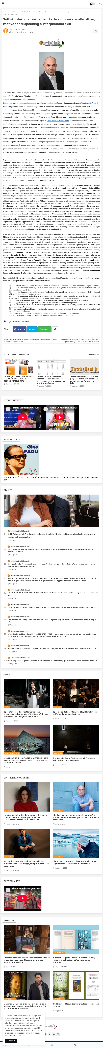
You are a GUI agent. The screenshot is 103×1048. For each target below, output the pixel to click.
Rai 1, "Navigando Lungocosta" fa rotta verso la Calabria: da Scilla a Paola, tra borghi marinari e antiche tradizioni (50, 550)
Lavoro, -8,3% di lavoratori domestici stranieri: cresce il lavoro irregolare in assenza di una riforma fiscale (51, 380)
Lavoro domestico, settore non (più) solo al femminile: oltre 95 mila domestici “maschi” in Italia (84, 380)
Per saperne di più (13, 1035)
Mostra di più (93, 354)
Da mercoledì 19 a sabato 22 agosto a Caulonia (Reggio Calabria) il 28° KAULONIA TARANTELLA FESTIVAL (53, 648)
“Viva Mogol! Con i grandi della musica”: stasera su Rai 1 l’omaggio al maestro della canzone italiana (52, 661)
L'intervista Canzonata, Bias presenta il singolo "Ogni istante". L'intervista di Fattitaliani (74, 862)
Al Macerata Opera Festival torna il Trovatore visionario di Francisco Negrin (74, 759)
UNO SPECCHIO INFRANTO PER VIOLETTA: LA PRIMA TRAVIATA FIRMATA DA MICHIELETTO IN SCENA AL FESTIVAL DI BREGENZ (26, 760)
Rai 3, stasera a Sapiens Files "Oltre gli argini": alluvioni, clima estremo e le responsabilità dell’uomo (51, 607)
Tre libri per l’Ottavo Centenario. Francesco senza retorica (76, 1005)
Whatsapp (46, 329)
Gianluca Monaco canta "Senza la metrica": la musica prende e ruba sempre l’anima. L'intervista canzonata (76, 817)
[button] (100, 3)
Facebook (21, 329)
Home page (8, 12)
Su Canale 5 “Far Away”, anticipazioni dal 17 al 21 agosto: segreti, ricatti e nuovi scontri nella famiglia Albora (52, 621)
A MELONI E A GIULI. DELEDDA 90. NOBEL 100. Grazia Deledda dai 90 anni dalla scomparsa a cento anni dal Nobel (53, 594)
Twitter (33, 329)
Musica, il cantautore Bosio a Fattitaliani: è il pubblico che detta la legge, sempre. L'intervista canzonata (26, 863)
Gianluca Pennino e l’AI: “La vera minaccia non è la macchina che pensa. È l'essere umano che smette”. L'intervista (27, 960)
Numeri (17, 12)
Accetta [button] (11, 1040)
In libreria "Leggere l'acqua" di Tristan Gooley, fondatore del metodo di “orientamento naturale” (74, 960)
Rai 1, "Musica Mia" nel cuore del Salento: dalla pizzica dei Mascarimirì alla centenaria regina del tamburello (51, 535)
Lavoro (16, 321)
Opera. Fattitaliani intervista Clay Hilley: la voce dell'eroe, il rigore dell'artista (75, 713)
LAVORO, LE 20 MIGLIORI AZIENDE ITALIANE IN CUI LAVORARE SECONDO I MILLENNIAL (18, 379)
